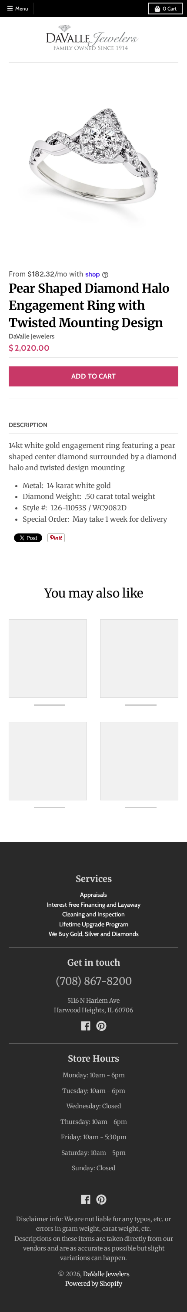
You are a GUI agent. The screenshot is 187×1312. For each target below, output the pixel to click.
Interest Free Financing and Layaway (93, 905)
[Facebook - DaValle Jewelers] (85, 1026)
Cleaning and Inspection (93, 914)
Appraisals (93, 895)
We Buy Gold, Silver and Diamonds (94, 934)
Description (28, 425)
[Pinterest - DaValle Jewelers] (101, 1026)
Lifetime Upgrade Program (93, 924)
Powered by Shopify (93, 1284)
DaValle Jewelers (31, 336)
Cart (170, 8)
